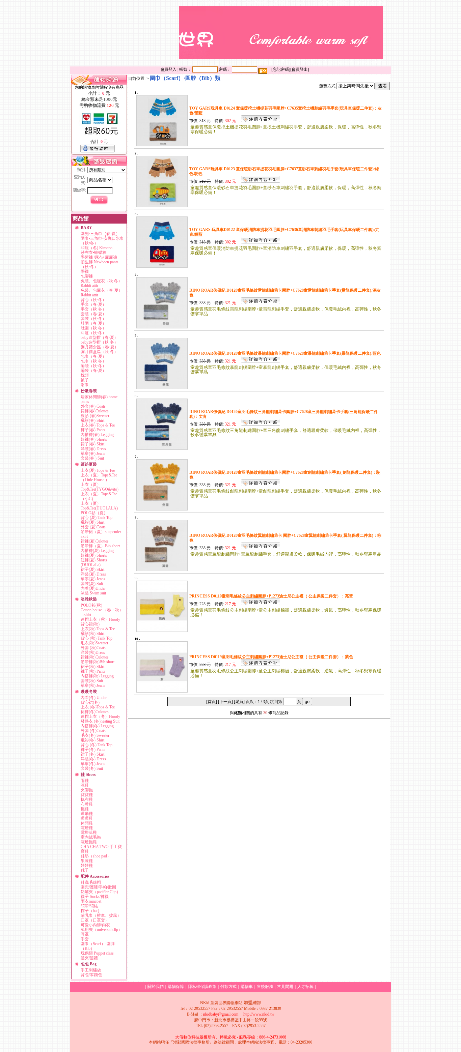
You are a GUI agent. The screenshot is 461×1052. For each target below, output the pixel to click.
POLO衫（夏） (94, 512)
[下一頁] (225, 701)
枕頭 (85, 375)
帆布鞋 (87, 799)
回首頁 (266, 62)
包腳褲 (87, 276)
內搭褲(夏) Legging (97, 550)
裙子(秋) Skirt (92, 666)
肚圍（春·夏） (93, 323)
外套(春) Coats (93, 406)
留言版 (340, 3)
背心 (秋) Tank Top (96, 638)
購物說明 (305, 62)
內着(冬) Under (94, 697)
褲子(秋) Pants (93, 671)
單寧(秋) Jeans (93, 685)
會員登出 (300, 69)
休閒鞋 (87, 823)
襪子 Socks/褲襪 (95, 896)
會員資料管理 (257, 3)
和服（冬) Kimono (96, 247)
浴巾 (85, 384)
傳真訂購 (345, 62)
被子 (85, 380)
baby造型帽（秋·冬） (99, 342)
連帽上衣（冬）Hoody (100, 716)
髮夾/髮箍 (89, 958)
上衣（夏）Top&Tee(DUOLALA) (99, 505)
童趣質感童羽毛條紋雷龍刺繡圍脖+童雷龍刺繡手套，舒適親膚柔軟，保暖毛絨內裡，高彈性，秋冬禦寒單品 (285, 311)
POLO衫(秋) (91, 605)
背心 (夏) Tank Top (96, 517)
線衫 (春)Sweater (95, 415)
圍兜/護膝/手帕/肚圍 (98, 887)
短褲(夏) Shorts (94, 555)
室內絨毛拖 (91, 837)
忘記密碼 (281, 69)
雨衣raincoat (91, 901)
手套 (85, 939)
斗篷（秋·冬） (93, 332)
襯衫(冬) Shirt (92, 740)
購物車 (247, 986)
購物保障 (176, 986)
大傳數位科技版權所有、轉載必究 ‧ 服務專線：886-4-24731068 (230, 1037)
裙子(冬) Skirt (92, 754)
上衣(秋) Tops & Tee (98, 628)
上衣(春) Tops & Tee (98, 425)
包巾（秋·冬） (93, 361)
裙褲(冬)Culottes (95, 711)
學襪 (85, 271)
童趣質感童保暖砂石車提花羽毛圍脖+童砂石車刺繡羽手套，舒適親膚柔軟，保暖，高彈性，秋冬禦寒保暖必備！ (285, 190)
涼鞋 (85, 785)
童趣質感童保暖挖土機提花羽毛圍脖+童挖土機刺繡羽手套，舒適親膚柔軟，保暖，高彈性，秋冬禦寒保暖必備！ (285, 129)
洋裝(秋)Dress (93, 652)
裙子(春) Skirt (92, 444)
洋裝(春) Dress (93, 448)
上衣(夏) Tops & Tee (98, 470)
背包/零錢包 (91, 974)
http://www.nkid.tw (258, 1014)
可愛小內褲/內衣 (95, 925)
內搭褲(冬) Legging (97, 726)
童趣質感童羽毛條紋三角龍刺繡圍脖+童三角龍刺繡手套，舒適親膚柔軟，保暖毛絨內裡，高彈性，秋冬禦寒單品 (285, 433)
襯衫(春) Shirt (92, 420)
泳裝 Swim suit (93, 593)
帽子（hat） (91, 910)
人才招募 (305, 986)
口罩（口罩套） (95, 920)
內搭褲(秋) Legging (97, 676)
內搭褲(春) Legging (97, 434)
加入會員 (233, 3)
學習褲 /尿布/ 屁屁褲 (99, 257)
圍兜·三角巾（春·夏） (100, 233)
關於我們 (213, 3)
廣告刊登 (358, 3)
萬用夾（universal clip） (101, 929)
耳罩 (85, 934)
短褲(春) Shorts (94, 439)
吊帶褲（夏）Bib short (100, 546)
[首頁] (211, 701)
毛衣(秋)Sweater (94, 643)
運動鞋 (87, 813)
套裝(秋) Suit (92, 680)
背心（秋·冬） (93, 299)
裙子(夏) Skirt (92, 569)
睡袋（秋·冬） (93, 365)
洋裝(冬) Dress (93, 759)
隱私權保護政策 (202, 986)
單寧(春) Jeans (93, 453)
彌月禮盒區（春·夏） (99, 347)
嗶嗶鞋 (87, 818)
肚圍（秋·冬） (93, 328)
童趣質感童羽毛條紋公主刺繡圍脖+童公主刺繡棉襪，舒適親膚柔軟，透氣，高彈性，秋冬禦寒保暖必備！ (285, 612)
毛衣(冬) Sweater (95, 735)
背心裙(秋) (90, 624)
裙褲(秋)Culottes (95, 657)
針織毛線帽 (91, 882)
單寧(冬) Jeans (93, 763)
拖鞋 (85, 809)
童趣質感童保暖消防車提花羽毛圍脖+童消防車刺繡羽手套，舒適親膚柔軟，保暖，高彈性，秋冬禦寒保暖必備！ (285, 251)
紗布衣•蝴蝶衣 (93, 252)
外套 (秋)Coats (93, 647)
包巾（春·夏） (93, 356)
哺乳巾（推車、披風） (101, 915)
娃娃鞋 (87, 865)
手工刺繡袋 (91, 970)
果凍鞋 (87, 860)
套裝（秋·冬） (93, 318)
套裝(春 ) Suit (92, 458)
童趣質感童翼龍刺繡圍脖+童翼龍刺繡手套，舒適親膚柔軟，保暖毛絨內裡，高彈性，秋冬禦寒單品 (285, 554)
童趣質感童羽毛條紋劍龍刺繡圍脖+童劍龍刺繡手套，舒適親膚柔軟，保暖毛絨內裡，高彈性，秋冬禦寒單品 (285, 493)
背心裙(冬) (90, 702)
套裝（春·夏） (93, 314)
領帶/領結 (89, 906)
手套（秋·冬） (93, 309)
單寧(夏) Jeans (93, 579)
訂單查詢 (281, 3)
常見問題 (285, 986)
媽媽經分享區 (369, 62)
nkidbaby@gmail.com (220, 1014)
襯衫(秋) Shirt (92, 633)
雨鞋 (85, 780)
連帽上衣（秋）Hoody (100, 619)
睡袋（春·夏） (93, 370)
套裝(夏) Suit (92, 583)
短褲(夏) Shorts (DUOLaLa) (94, 562)
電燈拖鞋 (89, 842)
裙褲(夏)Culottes (95, 541)
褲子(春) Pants (93, 430)
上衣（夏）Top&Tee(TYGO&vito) (99, 487)
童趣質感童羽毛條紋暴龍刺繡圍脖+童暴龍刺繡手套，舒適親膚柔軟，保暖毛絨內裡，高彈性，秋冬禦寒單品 (285, 370)
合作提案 (379, 3)
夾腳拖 (87, 790)
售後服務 (322, 3)
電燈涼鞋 (89, 832)
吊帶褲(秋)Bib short (97, 662)
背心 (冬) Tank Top (96, 744)
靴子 (85, 870)
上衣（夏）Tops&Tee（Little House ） (99, 477)
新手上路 (284, 62)
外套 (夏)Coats (93, 527)
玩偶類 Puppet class (97, 953)
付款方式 (302, 3)
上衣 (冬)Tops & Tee (98, 707)
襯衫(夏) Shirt (92, 522)
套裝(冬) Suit (92, 768)
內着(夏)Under (93, 588)
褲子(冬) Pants (93, 749)
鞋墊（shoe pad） (96, 856)
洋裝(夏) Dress (93, 574)
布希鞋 (87, 804)
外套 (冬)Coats (93, 730)
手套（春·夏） (93, 304)
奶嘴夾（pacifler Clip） (100, 891)
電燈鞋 (87, 827)
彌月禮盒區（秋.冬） (99, 351)
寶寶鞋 (87, 794)
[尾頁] (239, 701)
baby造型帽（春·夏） (99, 337)
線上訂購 (325, 62)
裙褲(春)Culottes (95, 411)
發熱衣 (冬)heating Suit (100, 721)
